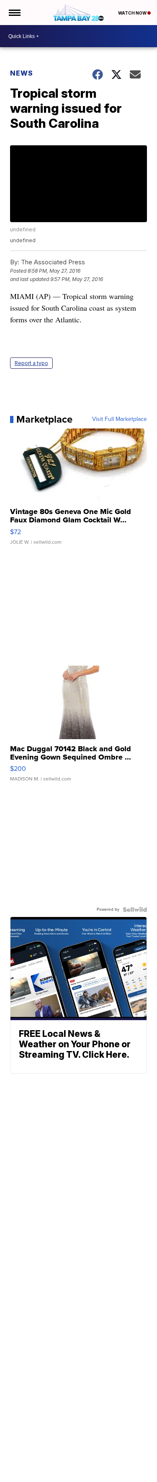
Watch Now (132, 12)
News (21, 73)
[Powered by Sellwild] (135, 909)
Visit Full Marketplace (119, 419)
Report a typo (31, 363)
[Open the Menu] (14, 12)
